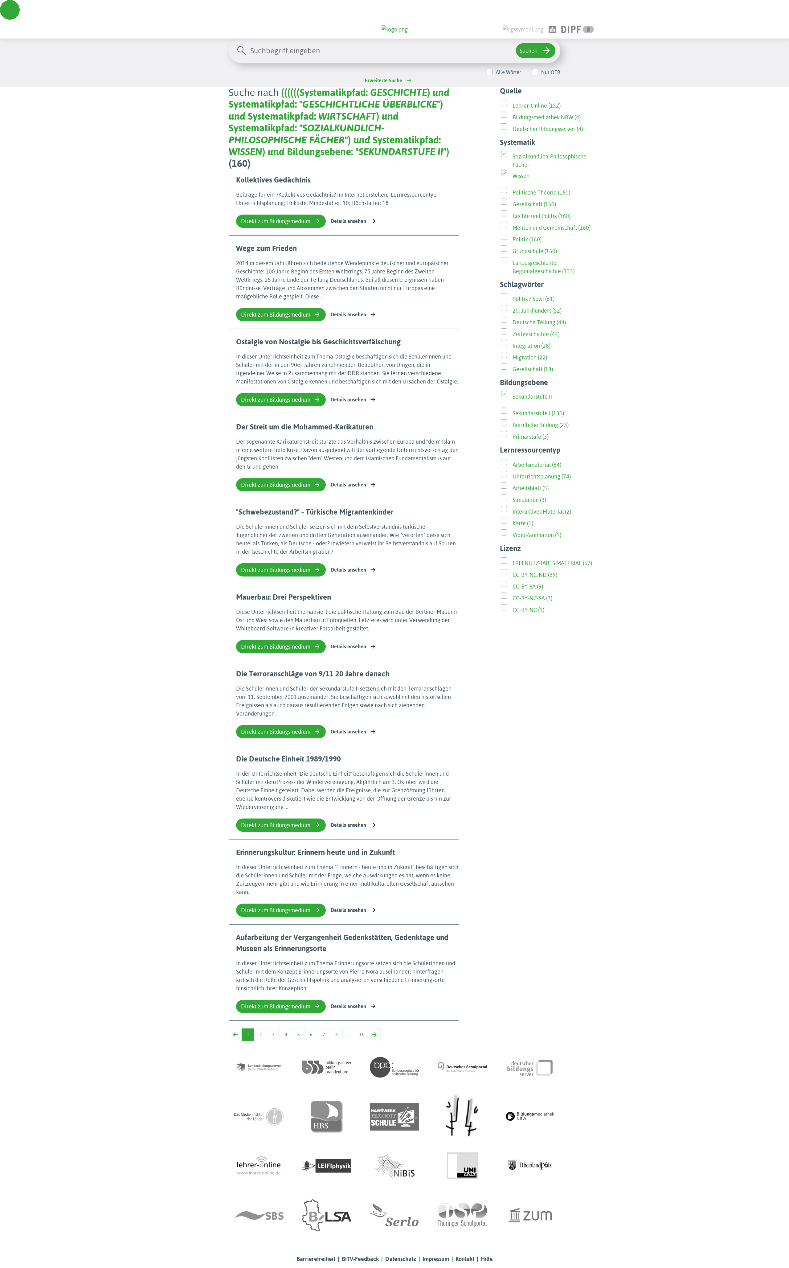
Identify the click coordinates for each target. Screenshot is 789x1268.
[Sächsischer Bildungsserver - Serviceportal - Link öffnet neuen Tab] (259, 1215)
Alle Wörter (508, 72)
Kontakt (465, 1259)
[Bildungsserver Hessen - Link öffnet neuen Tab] (462, 1116)
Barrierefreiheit (315, 1259)
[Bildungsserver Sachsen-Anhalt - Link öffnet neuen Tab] (326, 1215)
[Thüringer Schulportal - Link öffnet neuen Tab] (462, 1215)
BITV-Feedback (360, 1259)
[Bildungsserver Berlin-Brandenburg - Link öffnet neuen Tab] (326, 1067)
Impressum (436, 1259)
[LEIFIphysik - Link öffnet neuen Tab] (326, 1166)
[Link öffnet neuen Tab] (577, 29)
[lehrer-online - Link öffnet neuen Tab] (259, 1166)
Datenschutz (400, 1259)
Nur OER (550, 72)
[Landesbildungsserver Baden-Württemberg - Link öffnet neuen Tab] (259, 1067)
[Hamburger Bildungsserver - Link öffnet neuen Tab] (326, 1116)
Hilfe (487, 1259)
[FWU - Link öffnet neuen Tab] (259, 1116)
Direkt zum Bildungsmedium (275, 221)
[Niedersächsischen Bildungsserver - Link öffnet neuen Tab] (394, 1166)
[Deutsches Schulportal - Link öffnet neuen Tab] (462, 1067)
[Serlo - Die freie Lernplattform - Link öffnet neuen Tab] (394, 1215)
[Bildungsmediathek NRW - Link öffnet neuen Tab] (530, 1116)
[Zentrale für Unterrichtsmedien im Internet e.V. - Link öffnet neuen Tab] (530, 1215)
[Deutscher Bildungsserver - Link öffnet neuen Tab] (530, 1067)
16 (361, 1034)
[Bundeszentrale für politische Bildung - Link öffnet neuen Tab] (394, 1067)
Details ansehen (348, 221)
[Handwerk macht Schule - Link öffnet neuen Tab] (394, 1116)
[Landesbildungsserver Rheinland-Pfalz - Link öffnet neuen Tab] (530, 1166)
